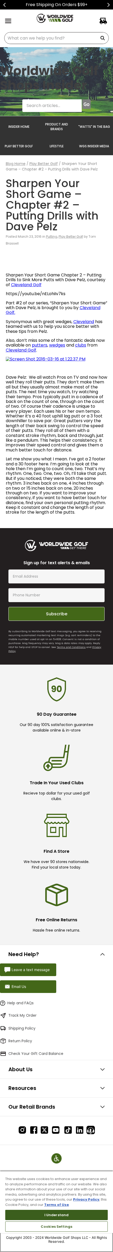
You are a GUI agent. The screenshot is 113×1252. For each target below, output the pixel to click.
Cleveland (83, 322)
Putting (51, 236)
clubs (80, 345)
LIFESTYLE (57, 146)
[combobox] (56, 38)
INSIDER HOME (18, 126)
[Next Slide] (108, 5)
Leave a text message (31, 969)
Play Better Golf (43, 163)
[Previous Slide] (4, 5)
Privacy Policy (86, 1199)
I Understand (56, 1214)
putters (39, 345)
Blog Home (15, 163)
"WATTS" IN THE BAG (94, 126)
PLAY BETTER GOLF (19, 146)
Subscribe (56, 614)
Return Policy (20, 1041)
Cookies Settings (56, 1226)
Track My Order (22, 1015)
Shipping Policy (21, 1028)
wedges (57, 345)
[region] (56, 1211)
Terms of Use (56, 1204)
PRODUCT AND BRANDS (56, 126)
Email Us (19, 986)
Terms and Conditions (71, 647)
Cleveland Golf (26, 285)
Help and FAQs (20, 1003)
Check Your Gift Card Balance (35, 1053)
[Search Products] (103, 38)
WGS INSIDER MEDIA (94, 146)
